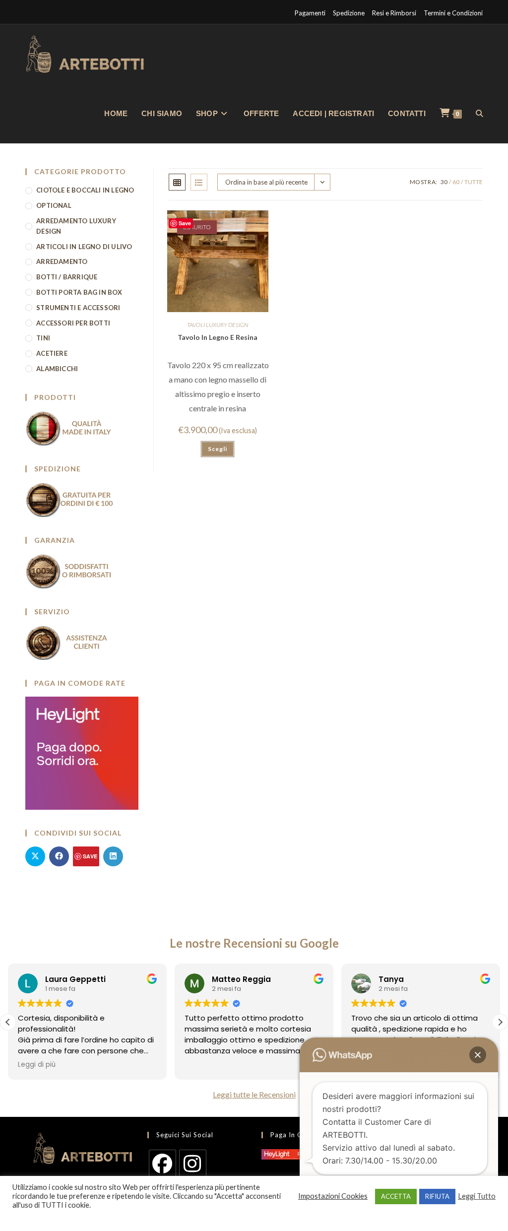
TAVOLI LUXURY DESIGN (217, 324)
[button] (500, 1022)
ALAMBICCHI (57, 369)
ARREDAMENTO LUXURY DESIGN (76, 226)
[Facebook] (162, 1163)
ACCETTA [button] (396, 1196)
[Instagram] (192, 1163)
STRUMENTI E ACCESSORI (78, 308)
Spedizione (349, 13)
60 (455, 182)
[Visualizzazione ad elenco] (198, 182)
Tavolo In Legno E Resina (217, 337)
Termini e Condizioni (453, 13)
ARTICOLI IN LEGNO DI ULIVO (84, 247)
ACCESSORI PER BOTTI (73, 323)
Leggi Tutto (477, 1196)
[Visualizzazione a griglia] (177, 182)
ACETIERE (51, 353)
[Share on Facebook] (59, 856)
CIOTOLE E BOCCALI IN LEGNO (85, 190)
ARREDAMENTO (61, 261)
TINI (43, 338)
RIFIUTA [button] (437, 1196)
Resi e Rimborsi (394, 13)
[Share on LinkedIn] (113, 856)
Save (185, 223)
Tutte (473, 182)
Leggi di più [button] (37, 1064)
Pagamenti (310, 13)
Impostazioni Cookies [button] (333, 1196)
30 (444, 182)
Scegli (217, 449)
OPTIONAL (53, 205)
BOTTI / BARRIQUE (66, 277)
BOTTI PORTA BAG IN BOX (79, 292)
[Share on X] (35, 856)
